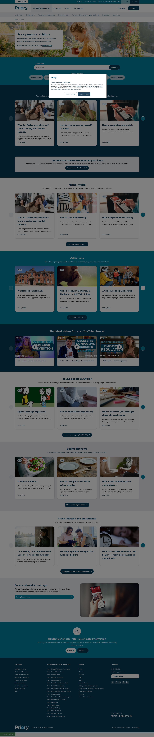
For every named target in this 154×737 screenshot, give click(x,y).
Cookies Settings (70, 94)
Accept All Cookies (84, 94)
